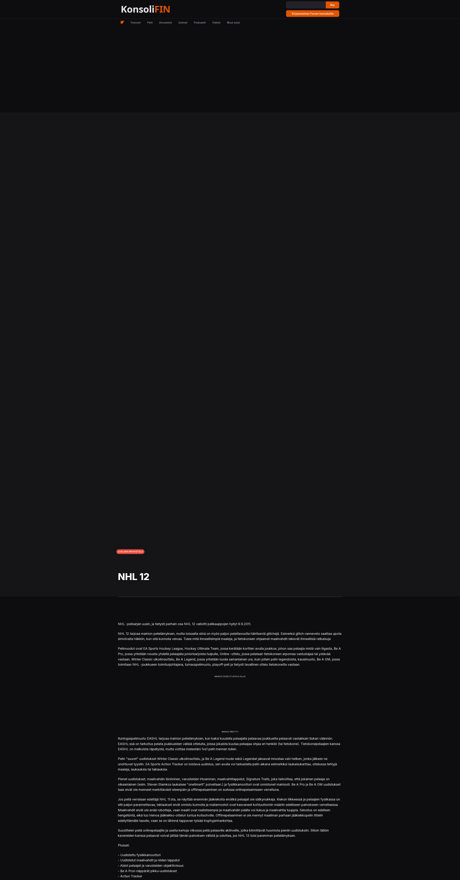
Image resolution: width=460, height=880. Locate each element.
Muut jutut (233, 22)
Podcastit (200, 22)
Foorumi (136, 22)
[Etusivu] (154, 9)
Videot (216, 22)
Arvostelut (165, 22)
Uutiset (182, 22)
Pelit (150, 22)
